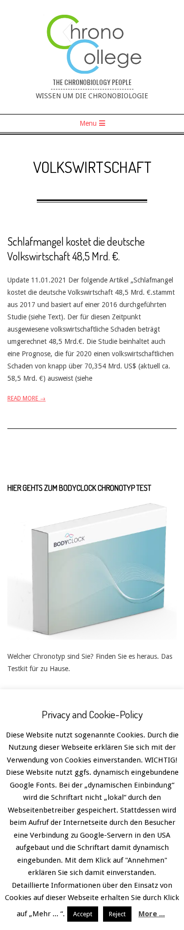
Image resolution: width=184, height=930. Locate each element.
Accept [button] (82, 914)
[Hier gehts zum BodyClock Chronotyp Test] (92, 507)
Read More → (26, 398)
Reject (117, 914)
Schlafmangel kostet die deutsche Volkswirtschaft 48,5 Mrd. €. (76, 248)
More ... (151, 913)
